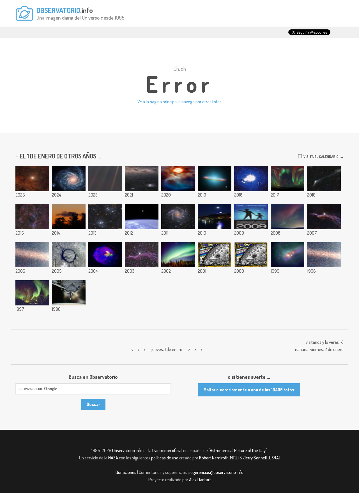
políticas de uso (164, 458)
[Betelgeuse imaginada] (178, 178)
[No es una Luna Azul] (214, 216)
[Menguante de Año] (69, 216)
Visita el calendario (320, 156)
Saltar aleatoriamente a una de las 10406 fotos (249, 389)
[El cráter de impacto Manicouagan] (69, 254)
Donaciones (126, 472)
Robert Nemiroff (213, 458)
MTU (233, 458)
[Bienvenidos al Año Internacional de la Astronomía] (251, 216)
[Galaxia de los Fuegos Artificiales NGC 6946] (178, 216)
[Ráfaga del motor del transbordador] (69, 292)
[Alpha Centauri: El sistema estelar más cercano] (32, 178)
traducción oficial (167, 450)
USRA (274, 458)
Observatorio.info (127, 450)
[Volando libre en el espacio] (141, 216)
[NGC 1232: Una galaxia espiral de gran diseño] (69, 178)
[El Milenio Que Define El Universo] (251, 254)
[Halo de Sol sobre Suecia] (251, 178)
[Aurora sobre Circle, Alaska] (32, 292)
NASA (113, 458)
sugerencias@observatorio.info (215, 472)
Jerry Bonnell (255, 458)
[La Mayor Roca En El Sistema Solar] (32, 254)
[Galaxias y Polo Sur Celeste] (141, 178)
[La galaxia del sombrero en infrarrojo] (214, 178)
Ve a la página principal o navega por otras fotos (179, 101)
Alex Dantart (200, 479)
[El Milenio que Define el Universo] (214, 254)
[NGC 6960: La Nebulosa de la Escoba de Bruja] (141, 254)
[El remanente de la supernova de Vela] (32, 216)
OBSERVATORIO (58, 10)
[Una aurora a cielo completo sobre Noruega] (287, 178)
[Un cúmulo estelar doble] (105, 216)
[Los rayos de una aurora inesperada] (287, 216)
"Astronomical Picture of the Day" (238, 450)
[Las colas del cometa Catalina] (324, 178)
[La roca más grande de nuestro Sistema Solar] (105, 178)
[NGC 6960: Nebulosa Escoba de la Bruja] (324, 216)
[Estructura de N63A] (105, 254)
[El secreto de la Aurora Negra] (178, 254)
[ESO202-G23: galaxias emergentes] (287, 254)
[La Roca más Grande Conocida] (324, 254)
